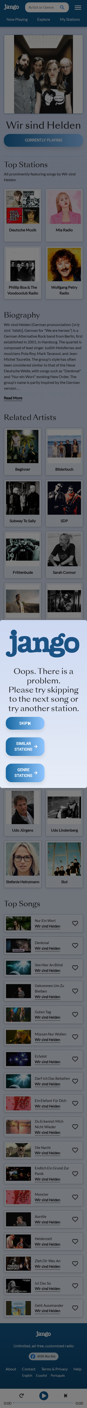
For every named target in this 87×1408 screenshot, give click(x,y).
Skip (23, 723)
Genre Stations (23, 772)
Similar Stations (23, 746)
